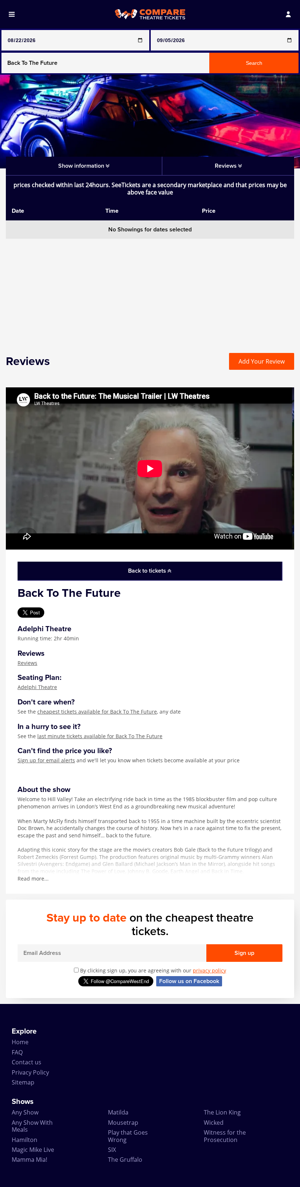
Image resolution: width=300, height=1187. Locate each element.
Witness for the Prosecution (225, 1135)
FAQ (17, 1052)
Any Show (25, 1112)
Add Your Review (262, 361)
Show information (82, 166)
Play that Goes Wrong (128, 1135)
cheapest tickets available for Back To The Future (97, 711)
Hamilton (24, 1140)
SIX (112, 1150)
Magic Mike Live (33, 1150)
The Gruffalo (125, 1160)
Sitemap (23, 1082)
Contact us (26, 1062)
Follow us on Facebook (189, 981)
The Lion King (222, 1112)
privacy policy (209, 970)
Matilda (118, 1112)
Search (254, 63)
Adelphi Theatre (37, 687)
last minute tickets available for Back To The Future (99, 736)
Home (20, 1042)
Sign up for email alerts (46, 760)
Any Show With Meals (32, 1126)
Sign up (244, 953)
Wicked (214, 1123)
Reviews (27, 662)
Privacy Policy (30, 1072)
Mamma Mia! (29, 1160)
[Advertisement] (150, 290)
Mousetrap (123, 1123)
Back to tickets (148, 571)
